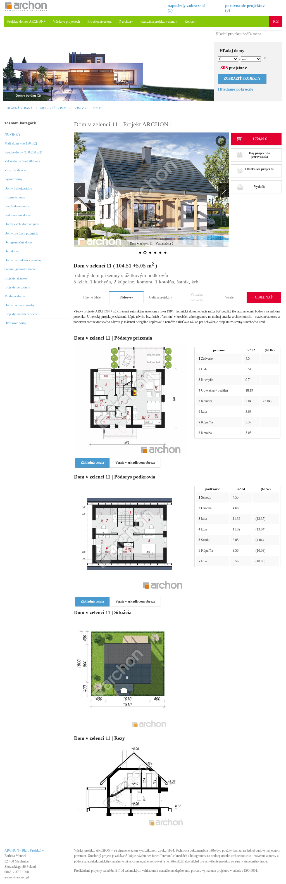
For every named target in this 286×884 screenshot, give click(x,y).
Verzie (229, 297)
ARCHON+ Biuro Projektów (24, 850)
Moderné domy (53, 108)
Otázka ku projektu (259, 169)
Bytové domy (13, 179)
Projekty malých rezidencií (21, 314)
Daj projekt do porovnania (259, 154)
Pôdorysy (126, 297)
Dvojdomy (11, 251)
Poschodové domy (16, 206)
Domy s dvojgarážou (18, 188)
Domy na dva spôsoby (19, 305)
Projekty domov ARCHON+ (26, 21)
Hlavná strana (20, 108)
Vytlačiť (259, 187)
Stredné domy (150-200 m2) (23, 152)
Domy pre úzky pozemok (21, 233)
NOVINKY (12, 134)
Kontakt (190, 21)
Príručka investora (99, 21)
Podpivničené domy (17, 215)
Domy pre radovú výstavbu (22, 260)
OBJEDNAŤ (264, 297)
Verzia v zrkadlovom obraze (135, 462)
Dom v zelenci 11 (87, 108)
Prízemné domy (14, 197)
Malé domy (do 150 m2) (20, 143)
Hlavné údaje (92, 297)
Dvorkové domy (15, 323)
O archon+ (126, 21)
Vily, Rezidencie (15, 170)
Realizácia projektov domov (158, 21)
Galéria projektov (160, 297)
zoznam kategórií (20, 123)
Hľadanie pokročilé (235, 89)
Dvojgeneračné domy (18, 242)
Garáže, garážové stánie (19, 269)
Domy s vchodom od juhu (21, 224)
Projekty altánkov (16, 278)
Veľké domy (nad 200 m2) (22, 161)
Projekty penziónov (17, 287)
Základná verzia (92, 462)
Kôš (276, 21)
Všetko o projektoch (66, 21)
